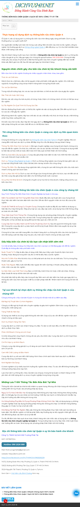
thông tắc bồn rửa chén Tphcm (44, 140)
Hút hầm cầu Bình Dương (21, 473)
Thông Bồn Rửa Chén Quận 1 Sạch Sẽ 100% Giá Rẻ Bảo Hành (28, 494)
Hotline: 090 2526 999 (14, 444)
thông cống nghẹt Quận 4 (35, 47)
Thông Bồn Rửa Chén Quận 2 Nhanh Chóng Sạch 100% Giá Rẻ (29, 492)
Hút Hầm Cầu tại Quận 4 (18, 155)
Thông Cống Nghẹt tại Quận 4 (20, 161)
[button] (12, 26)
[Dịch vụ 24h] (28, 7)
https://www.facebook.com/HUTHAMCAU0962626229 (23, 458)
